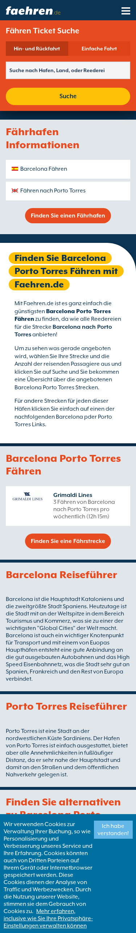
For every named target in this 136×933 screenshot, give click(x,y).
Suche (68, 96)
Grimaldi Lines (72, 495)
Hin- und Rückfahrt (37, 48)
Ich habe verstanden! (113, 830)
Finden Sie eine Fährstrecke (68, 541)
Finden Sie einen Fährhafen (68, 215)
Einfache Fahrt (99, 48)
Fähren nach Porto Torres (53, 190)
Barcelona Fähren (43, 169)
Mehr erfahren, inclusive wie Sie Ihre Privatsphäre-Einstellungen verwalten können (48, 918)
